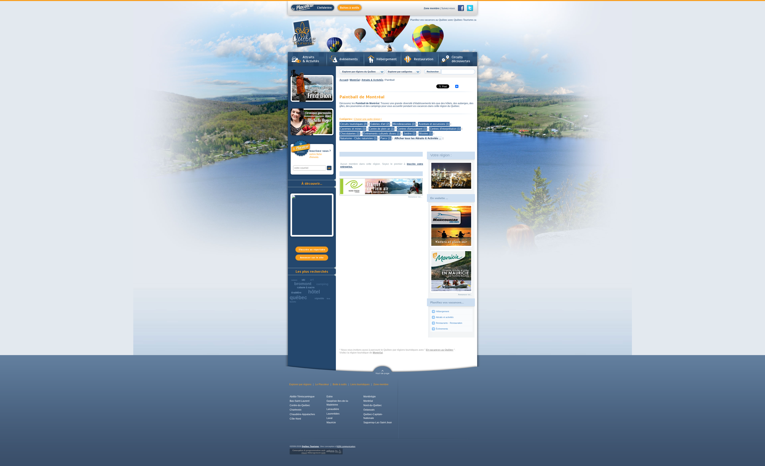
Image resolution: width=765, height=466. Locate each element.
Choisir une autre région (367, 119)
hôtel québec (305, 294)
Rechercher (433, 71)
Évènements (442, 329)
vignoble (319, 298)
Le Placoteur (322, 384)
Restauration (423, 59)
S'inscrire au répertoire (312, 249)
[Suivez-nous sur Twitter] (470, 8)
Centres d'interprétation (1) (445, 128)
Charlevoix (295, 409)
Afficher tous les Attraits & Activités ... (417, 138)
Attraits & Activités (311, 59)
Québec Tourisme (310, 446)
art (312, 279)
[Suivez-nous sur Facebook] (462, 8)
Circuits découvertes (461, 59)
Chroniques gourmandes (312, 122)
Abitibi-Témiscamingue (302, 396)
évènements (348, 59)
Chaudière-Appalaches (302, 414)
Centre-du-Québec (300, 405)
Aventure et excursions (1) (434, 123)
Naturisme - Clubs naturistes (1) (358, 138)
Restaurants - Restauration (449, 323)
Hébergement (386, 59)
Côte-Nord (295, 418)
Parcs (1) (385, 138)
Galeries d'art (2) (379, 123)
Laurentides (333, 413)
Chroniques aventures (312, 86)
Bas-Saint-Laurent (299, 401)
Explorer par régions (300, 384)
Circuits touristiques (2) (353, 123)
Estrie (330, 396)
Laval (329, 418)
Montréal (355, 80)
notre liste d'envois (320, 154)
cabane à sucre (306, 287)
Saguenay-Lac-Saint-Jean (377, 422)
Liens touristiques (360, 384)
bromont (302, 283)
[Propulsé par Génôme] (340, 451)
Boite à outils (340, 384)
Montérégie (369, 396)
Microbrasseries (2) (404, 123)
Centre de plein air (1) (381, 128)
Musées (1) (425, 133)
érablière (296, 292)
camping (322, 284)
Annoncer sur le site (312, 257)
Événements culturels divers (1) (381, 133)
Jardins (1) (409, 133)
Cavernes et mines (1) (353, 128)
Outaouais (369, 409)
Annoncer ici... (415, 197)
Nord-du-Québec (372, 405)
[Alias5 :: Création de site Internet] (332, 451)
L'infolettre (324, 7)
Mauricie (331, 422)
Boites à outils (349, 7)
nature (294, 280)
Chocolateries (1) (350, 133)
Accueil (343, 80)
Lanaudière (333, 409)
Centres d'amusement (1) (411, 128)
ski (303, 279)
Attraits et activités (445, 317)
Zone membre (431, 8)
